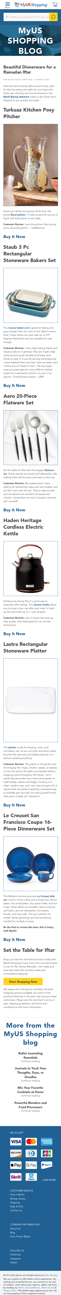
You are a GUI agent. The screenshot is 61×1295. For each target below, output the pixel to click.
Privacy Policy (9, 1290)
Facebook (15, 1254)
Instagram (15, 1258)
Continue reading (30, 1061)
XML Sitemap (51, 1275)
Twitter (13, 1262)
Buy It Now (14, 236)
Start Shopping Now (23, 981)
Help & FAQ (16, 1206)
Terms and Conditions (29, 1287)
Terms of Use (47, 1287)
